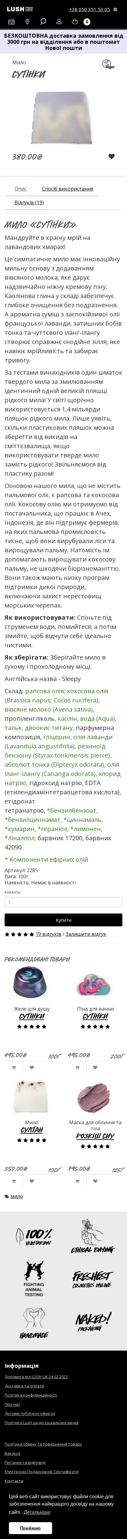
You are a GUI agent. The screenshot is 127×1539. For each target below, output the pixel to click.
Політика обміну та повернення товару (43, 1444)
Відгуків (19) (29, 202)
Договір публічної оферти (30, 1413)
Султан (32, 1129)
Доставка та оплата (24, 1386)
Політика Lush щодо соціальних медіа (42, 1422)
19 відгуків (48, 934)
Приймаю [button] (30, 1528)
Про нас (12, 1404)
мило (16, 1196)
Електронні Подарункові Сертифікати (42, 1471)
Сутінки (31, 1016)
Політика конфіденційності (31, 1395)
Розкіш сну (95, 1135)
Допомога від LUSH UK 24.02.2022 (36, 1376)
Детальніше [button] (37, 1512)
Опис (20, 188)
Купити (64, 920)
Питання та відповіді (25, 1462)
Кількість (12, 892)
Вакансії (12, 1453)
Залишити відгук (86, 934)
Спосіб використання (67, 188)
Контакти (14, 1481)
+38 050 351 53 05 (89, 9)
